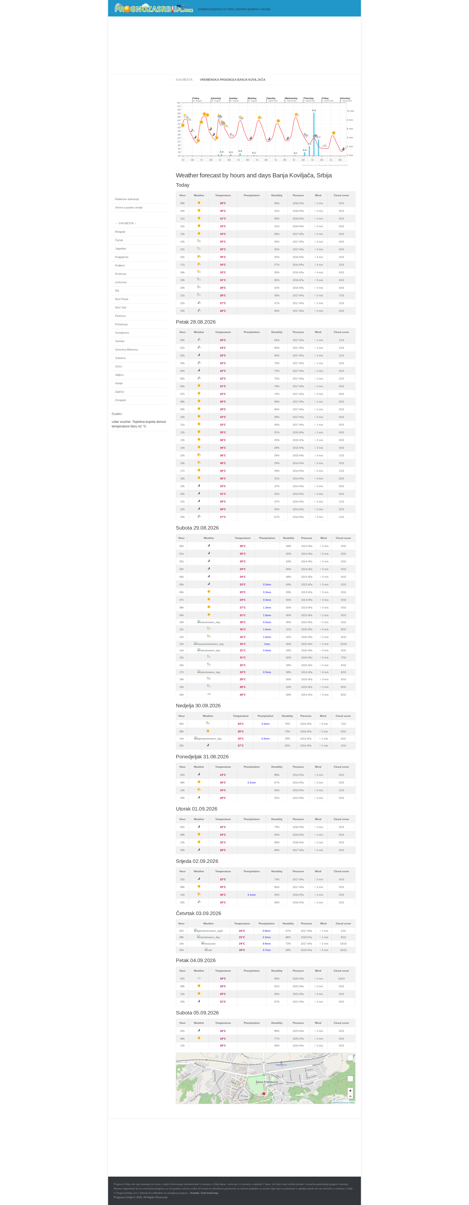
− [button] (350, 1096)
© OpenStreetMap (347, 1102)
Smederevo (122, 332)
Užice (118, 366)
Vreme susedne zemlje (129, 207)
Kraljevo (120, 265)
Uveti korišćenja (209, 1193)
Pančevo (120, 315)
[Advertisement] (234, 45)
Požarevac (121, 324)
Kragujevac (122, 256)
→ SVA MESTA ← (126, 223)
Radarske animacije (127, 199)
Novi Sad (120, 307)
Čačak (119, 240)
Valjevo (119, 374)
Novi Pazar (121, 299)
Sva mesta (184, 79)
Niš (117, 290)
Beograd (120, 231)
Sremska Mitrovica (126, 349)
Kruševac (121, 273)
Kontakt (195, 1193)
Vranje (119, 383)
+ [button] (350, 1090)
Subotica (120, 358)
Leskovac (121, 282)
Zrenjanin (120, 400)
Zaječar (119, 391)
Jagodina (120, 248)
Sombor (120, 341)
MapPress (336, 1102)
